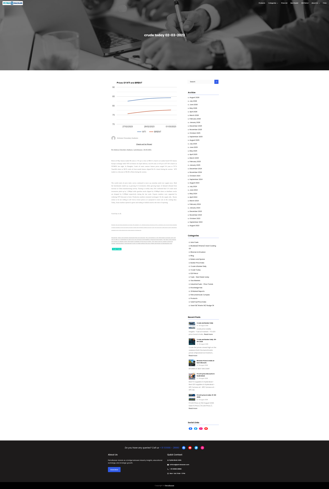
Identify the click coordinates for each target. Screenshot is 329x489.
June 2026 (194, 104)
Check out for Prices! (144, 144)
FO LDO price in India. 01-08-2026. (207, 396)
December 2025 (196, 126)
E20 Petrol (194, 273)
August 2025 (194, 140)
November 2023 (196, 215)
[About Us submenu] (319, 3)
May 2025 (193, 151)
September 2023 (196, 222)
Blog (192, 256)
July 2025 (193, 144)
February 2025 (195, 161)
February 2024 (195, 204)
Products (194, 298)
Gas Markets (195, 280)
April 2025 (193, 154)
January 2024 (195, 208)
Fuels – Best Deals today (200, 277)
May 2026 (193, 108)
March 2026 (194, 115)
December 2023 (196, 211)
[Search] (216, 82)
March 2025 (194, 158)
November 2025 (196, 129)
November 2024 (196, 172)
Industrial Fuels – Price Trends (202, 284)
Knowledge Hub (196, 288)
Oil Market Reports (198, 291)
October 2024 (195, 176)
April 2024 (193, 197)
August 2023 (194, 225)
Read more (208, 334)
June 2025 (194, 147)
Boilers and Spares (198, 259)
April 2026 (193, 112)
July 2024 (193, 186)
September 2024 (196, 179)
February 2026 (195, 119)
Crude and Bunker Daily (205, 323)
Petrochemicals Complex (200, 295)
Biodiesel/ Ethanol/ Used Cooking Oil (202, 247)
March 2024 (194, 201)
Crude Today (117, 249)
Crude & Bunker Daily (198, 266)
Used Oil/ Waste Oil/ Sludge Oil (202, 305)
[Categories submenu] (277, 3)
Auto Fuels (194, 242)
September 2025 (196, 137)
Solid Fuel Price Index (198, 302)
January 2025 (195, 165)
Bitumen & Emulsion (198, 252)
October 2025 (195, 133)
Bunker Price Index (197, 263)
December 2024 (196, 169)
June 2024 (194, 190)
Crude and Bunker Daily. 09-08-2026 (206, 341)
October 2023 (195, 218)
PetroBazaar (169, 485)
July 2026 (193, 101)
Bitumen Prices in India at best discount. (205, 362)
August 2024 (194, 183)
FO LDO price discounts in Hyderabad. (206, 375)
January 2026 (195, 122)
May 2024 (193, 193)
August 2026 (194, 97)
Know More (114, 470)
